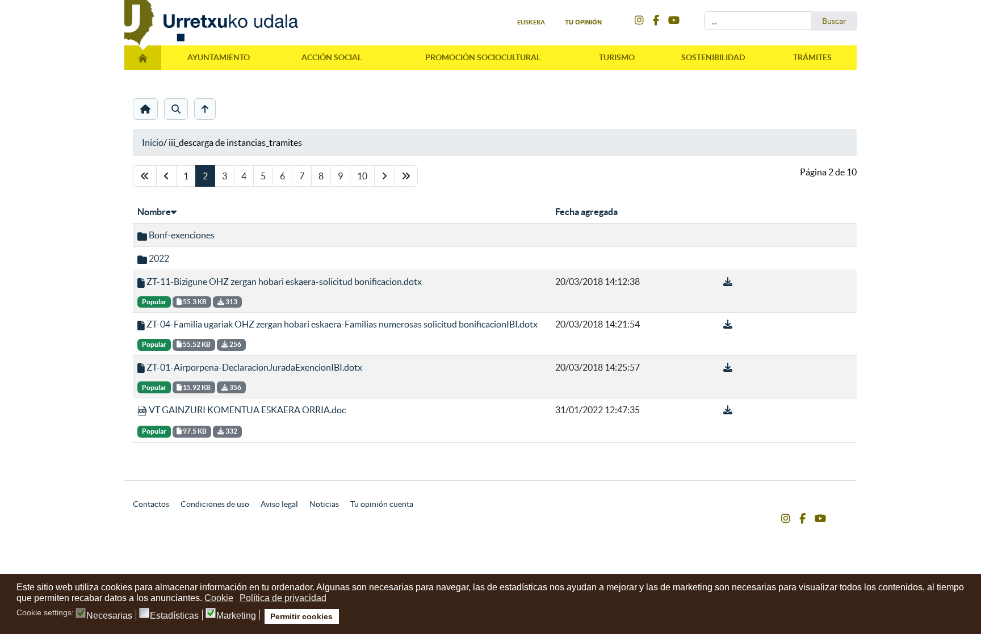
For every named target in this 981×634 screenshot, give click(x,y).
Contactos (151, 504)
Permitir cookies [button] (301, 616)
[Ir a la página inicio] (145, 176)
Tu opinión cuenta (381, 504)
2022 (158, 258)
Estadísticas (174, 615)
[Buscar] (176, 109)
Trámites (812, 57)
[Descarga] (727, 281)
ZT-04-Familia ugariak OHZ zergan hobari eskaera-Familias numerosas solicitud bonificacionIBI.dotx (341, 324)
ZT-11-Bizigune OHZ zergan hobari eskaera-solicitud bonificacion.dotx (283, 281)
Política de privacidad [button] (283, 598)
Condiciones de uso (215, 504)
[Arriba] (205, 109)
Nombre (154, 212)
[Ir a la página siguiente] (384, 176)
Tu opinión (583, 22)
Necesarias (109, 615)
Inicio (153, 142)
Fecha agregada (586, 212)
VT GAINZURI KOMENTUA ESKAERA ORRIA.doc (246, 410)
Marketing (236, 615)
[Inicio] (145, 109)
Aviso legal (279, 504)
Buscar (834, 21)
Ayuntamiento (218, 57)
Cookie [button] (218, 598)
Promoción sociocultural (482, 57)
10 (362, 176)
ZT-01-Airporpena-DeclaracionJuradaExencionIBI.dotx (253, 367)
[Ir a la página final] (406, 176)
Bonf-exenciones (181, 235)
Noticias (324, 504)
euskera (531, 22)
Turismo (617, 57)
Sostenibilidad (713, 57)
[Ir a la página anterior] (166, 176)
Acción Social (331, 57)
